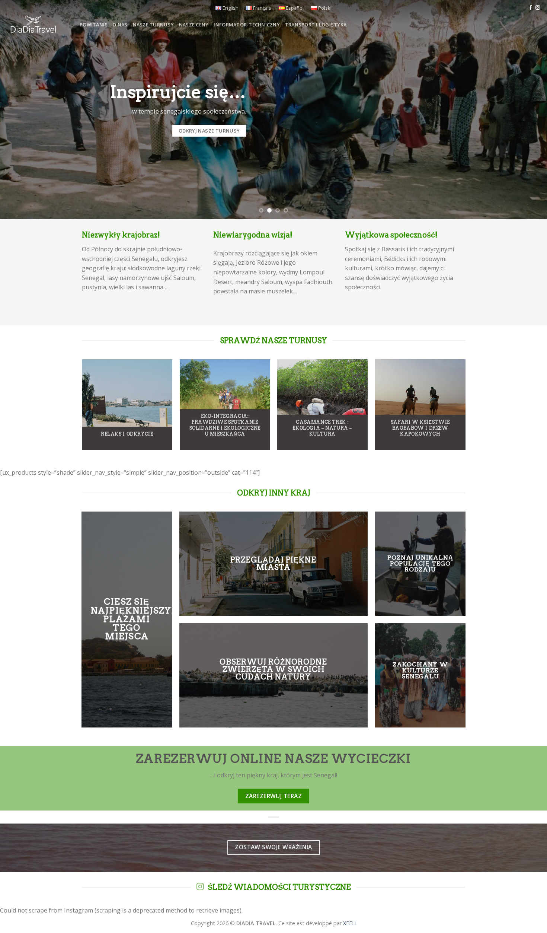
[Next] (526, 109)
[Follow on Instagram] (537, 7)
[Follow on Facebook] (530, 7)
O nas (119, 24)
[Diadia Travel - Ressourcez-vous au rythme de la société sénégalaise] (37, 25)
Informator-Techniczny (246, 24)
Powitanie (93, 24)
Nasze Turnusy (153, 24)
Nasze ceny (194, 24)
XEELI (349, 923)
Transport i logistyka (315, 24)
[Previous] (20, 109)
